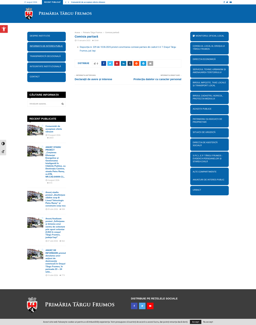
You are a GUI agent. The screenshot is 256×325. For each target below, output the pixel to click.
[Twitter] (142, 306)
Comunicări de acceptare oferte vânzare (88, 2)
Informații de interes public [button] (46, 46)
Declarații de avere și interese (93, 79)
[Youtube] (150, 306)
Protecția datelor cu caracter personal (157, 79)
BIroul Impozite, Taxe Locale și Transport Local (209, 84)
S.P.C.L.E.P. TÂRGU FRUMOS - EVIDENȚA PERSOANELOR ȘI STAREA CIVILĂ (208, 158)
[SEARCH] (62, 104)
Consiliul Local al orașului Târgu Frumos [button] (209, 47)
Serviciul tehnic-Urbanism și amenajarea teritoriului (209, 70)
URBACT (197, 190)
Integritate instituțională (45, 66)
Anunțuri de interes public (208, 179)
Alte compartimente (204, 171)
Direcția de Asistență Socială (205, 144)
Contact (35, 76)
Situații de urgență (204, 132)
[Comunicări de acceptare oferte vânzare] (35, 130)
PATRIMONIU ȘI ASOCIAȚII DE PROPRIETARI (207, 120)
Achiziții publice (202, 109)
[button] (4, 29)
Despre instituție (40, 36)
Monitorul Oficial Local (210, 36)
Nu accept (208, 322)
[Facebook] (134, 306)
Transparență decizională (45, 56)
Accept (195, 322)
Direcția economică (204, 59)
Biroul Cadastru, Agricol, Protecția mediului (208, 97)
